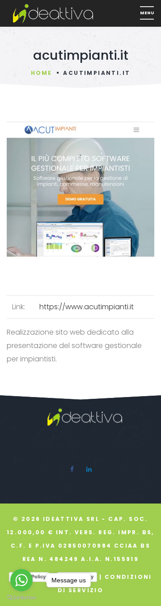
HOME (41, 73)
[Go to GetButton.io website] (21, 597)
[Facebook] (72, 469)
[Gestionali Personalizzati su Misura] (74, 13)
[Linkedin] (89, 469)
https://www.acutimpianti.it (86, 307)
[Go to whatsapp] (21, 580)
